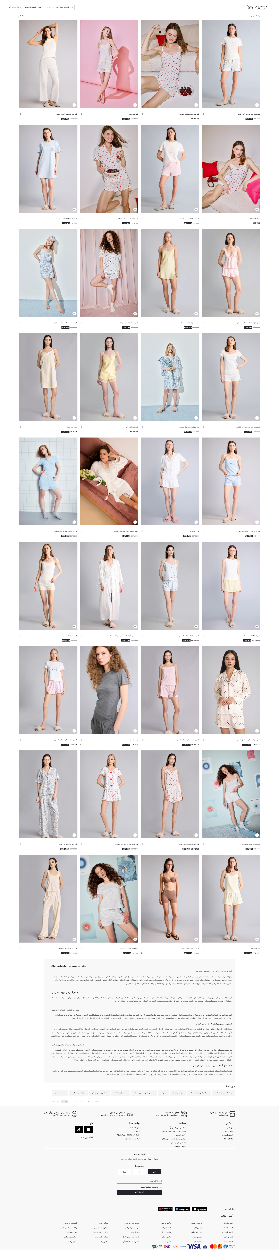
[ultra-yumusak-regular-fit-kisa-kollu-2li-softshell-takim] (170, 481)
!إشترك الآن (139, 1192)
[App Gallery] (165, 1209)
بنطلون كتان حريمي (101, 1227)
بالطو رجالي (166, 1237)
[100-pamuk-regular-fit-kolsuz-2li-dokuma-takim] (231, 586)
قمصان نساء (228, 1241)
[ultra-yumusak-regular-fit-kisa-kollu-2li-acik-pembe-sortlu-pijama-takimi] (48, 690)
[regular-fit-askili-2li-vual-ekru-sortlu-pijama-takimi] (170, 794)
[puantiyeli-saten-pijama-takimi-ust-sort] (231, 690)
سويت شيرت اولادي (132, 1227)
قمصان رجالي (166, 1227)
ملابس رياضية (72, 1241)
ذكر (139, 1172)
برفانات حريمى (196, 1223)
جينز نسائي (167, 1241)
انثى (154, 1172)
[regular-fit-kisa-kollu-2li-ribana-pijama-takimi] (48, 481)
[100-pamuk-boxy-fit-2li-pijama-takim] (170, 168)
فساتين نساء (197, 1237)
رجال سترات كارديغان (69, 1227)
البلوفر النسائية (227, 1232)
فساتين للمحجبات (101, 1237)
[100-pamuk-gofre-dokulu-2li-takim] (48, 64)
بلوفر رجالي (228, 1237)
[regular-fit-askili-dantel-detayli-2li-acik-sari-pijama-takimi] (48, 899)
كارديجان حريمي (71, 1223)
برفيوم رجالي (103, 1241)
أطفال (124, 1172)
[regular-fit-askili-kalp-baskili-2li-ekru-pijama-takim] (48, 586)
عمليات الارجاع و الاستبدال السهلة (174, 1131)
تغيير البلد (85, 1137)
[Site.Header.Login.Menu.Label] (271, 7)
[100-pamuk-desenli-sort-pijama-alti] (231, 794)
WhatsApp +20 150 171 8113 (128, 1135)
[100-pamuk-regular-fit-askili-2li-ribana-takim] (231, 481)
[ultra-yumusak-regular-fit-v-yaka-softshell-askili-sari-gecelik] (48, 377)
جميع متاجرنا (228, 1223)
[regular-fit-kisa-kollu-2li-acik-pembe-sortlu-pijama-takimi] (170, 690)
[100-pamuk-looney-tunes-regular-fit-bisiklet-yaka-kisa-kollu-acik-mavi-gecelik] (48, 168)
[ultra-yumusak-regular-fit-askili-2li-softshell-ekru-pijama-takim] (48, 273)
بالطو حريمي (166, 1223)
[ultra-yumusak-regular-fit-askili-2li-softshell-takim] (109, 64)
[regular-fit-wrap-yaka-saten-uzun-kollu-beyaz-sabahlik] (109, 481)
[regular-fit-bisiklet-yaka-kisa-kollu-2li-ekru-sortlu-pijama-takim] (231, 377)
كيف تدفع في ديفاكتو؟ (178, 1142)
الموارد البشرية (227, 1135)
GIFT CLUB (228, 1139)
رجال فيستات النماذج (69, 1237)
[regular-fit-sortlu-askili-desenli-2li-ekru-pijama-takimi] (170, 64)
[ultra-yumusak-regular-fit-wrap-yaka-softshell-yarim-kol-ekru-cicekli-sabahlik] (170, 377)
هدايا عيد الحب (228, 1227)
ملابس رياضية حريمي (100, 1232)
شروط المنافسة (180, 1146)
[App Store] (199, 1209)
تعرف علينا (229, 1131)
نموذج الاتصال (135, 1127)
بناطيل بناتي (135, 1232)
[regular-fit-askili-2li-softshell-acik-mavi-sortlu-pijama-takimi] (170, 586)
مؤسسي (230, 1127)
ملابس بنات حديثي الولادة (131, 1237)
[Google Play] (182, 1209)
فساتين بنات (103, 1223)
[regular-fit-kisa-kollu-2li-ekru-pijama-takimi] (48, 794)
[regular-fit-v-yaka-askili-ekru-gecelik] (231, 168)
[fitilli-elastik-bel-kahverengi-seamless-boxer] (170, 899)
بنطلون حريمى (196, 1241)
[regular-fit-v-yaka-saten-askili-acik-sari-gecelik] (170, 273)
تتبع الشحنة (180, 1135)
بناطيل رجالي (166, 1232)
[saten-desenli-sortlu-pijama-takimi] (109, 273)
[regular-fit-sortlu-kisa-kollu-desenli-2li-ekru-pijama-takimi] (109, 168)
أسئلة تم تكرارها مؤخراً (178, 1127)
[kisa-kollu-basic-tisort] (109, 690)
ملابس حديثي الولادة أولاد (131, 1241)
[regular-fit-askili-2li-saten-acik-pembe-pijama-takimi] (231, 273)
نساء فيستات (72, 1232)
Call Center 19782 (132, 1139)
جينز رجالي (198, 1227)
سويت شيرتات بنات (132, 1223)
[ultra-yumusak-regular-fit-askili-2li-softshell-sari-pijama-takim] (231, 899)
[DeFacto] (256, 7)
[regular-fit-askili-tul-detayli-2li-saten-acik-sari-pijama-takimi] (109, 377)
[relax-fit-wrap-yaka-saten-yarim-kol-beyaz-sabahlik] (109, 586)
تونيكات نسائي (196, 1232)
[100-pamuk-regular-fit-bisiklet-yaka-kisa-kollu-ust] (109, 899)
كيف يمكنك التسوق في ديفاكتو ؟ (172, 1139)
